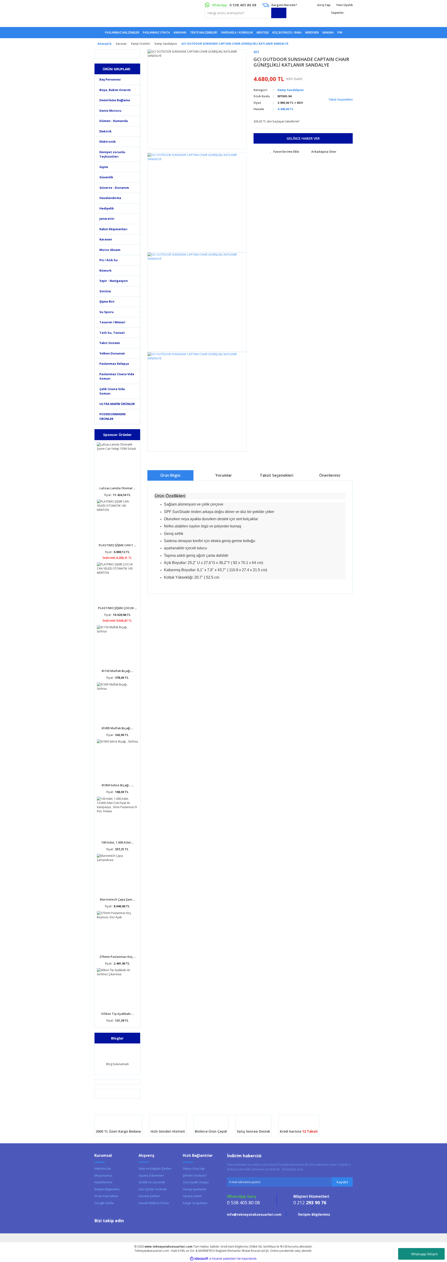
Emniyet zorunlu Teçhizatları (112, 154)
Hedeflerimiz (103, 1182)
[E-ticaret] (223, 1259)
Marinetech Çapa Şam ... (117, 899)
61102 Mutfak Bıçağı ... (117, 671)
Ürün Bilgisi (170, 475)
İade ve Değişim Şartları (155, 1168)
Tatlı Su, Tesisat (112, 333)
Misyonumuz (103, 1175)
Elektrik (105, 131)
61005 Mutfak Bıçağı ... (117, 728)
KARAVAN (180, 32)
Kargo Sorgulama (195, 1203)
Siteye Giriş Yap (194, 1168)
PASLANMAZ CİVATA (156, 32)
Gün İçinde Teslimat (152, 1189)
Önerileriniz (329, 475)
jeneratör (107, 218)
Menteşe (263, 32)
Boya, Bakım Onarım (115, 90)
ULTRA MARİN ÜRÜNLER (117, 404)
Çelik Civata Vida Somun (112, 391)
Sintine (105, 291)
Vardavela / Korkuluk (237, 32)
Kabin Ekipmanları (113, 229)
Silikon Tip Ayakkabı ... (117, 1014)
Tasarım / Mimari (112, 322)
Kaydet (342, 1182)
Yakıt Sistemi (109, 343)
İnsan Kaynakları (106, 1196)
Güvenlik (106, 177)
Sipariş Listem (192, 1196)
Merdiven (312, 32)
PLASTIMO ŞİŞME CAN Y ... (117, 545)
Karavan (105, 239)
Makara (328, 32)
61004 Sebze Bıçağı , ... (117, 785)
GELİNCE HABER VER (303, 138)
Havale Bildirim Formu (154, 1203)
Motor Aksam (109, 250)
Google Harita (104, 1203)
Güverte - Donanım (114, 188)
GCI (256, 52)
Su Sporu (106, 312)
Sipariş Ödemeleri (151, 1175)
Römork (105, 270)
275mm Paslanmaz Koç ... (117, 957)
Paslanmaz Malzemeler (122, 32)
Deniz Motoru (110, 110)
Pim (339, 32)
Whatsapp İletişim (424, 1254)
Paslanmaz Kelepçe (114, 363)
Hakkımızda (102, 1168)
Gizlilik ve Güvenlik (152, 1182)
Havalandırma (110, 198)
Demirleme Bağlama (114, 100)
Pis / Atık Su (108, 260)
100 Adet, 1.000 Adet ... (117, 842)
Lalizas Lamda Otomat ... (117, 488)
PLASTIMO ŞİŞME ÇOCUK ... (117, 608)
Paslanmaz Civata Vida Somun (116, 376)
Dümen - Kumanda (113, 121)
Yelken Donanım (112, 353)
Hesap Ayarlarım (194, 1189)
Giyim (103, 167)
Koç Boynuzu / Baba (286, 32)
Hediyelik (106, 208)
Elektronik (107, 141)
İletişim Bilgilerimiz (107, 1189)
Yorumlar (223, 475)
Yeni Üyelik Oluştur (196, 1182)
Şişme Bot (107, 301)
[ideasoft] (199, 1258)
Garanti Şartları (149, 1196)
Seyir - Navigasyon (113, 281)
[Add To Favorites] (284, 151)
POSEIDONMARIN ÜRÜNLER (112, 416)
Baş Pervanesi (110, 79)
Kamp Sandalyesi (291, 90)
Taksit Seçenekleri (340, 99)
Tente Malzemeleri (203, 32)
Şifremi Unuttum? (195, 1175)
